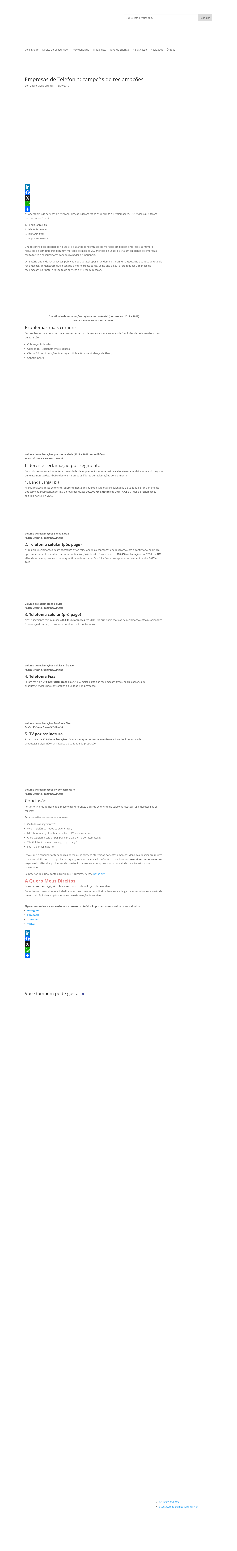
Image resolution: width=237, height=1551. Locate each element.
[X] (94, 198)
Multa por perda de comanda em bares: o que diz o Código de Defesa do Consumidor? (107, 1131)
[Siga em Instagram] (27, 1532)
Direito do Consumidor (55, 49)
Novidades (157, 49)
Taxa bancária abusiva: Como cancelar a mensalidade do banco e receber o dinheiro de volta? (113, 1441)
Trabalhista (99, 49)
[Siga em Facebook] (34, 1532)
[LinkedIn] (94, 187)
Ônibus (171, 49)
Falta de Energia (119, 49)
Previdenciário (81, 49)
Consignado (32, 49)
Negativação (140, 49)
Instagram (33, 910)
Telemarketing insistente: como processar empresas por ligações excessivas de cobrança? (110, 1286)
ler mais (35, 1145)
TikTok (31, 924)
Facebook (33, 915)
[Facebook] (94, 192)
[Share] (94, 209)
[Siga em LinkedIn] (41, 1532)
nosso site (99, 874)
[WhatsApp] (94, 203)
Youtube (32, 919)
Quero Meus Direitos (41, 85)
